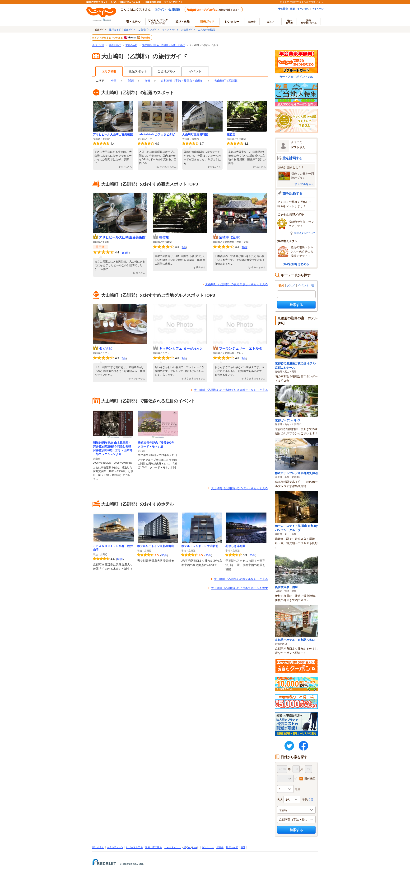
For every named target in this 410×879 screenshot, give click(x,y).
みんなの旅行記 (206, 29)
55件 (164, 555)
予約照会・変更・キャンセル (293, 8)
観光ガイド (129, 29)
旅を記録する (293, 193)
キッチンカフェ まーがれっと (181, 348)
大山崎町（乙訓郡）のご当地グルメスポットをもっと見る (231, 390)
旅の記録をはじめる (296, 264)
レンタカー (232, 21)
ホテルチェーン (115, 847)
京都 (147, 80)
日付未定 (310, 778)
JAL (189, 847)
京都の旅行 (131, 45)
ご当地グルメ (166, 71)
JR (184, 847)
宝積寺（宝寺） (230, 237)
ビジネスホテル (134, 847)
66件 (120, 559)
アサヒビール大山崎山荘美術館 (113, 134)
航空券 (252, 21)
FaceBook (303, 746)
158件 (125, 252)
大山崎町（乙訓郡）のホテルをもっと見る (241, 579)
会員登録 (174, 9)
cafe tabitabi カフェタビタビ (156, 134)
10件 (244, 247)
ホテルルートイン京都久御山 (155, 546)
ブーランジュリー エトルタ (240, 348)
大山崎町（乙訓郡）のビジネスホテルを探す (239, 588)
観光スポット (138, 71)
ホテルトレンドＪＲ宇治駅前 (199, 546)
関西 (131, 80)
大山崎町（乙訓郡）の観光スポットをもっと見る (236, 284)
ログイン (160, 9)
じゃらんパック (158, 21)
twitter (289, 746)
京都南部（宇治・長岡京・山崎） (182, 80)
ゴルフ (270, 21)
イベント (195, 71)
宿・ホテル (98, 847)
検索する (296, 305)
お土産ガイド (188, 29)
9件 (184, 247)
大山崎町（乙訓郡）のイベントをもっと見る (239, 488)
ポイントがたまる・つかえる (107, 37)
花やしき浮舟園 (235, 546)
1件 (184, 358)
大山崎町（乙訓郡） (227, 80)
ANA (194, 847)
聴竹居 (231, 134)
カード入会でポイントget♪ (296, 76)
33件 (252, 555)
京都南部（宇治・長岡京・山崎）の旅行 (163, 45)
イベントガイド (170, 29)
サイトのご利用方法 (290, 1)
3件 (124, 358)
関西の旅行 (115, 45)
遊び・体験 (183, 21)
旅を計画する (293, 158)
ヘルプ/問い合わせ (314, 1)
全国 (113, 80)
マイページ (318, 8)
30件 (208, 555)
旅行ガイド (115, 29)
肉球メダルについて (304, 233)
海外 (289, 21)
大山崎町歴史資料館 (195, 134)
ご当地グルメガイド (148, 29)
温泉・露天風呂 (153, 847)
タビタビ (105, 348)
